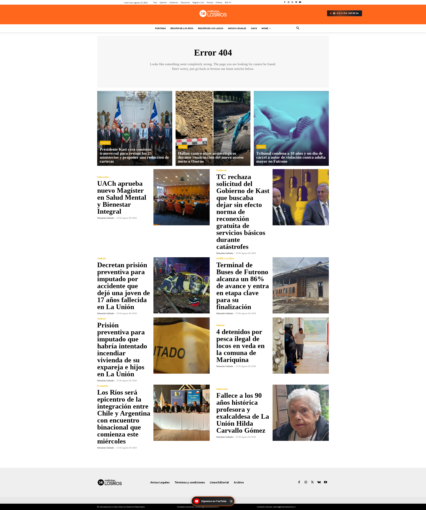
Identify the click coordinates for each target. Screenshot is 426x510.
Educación (102, 177)
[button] (298, 28)
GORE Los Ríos (225, 258)
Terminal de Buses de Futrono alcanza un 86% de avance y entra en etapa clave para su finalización (242, 286)
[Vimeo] (296, 2)
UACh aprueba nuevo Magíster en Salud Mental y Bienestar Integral (121, 197)
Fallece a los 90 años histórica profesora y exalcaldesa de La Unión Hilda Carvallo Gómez (242, 413)
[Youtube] (300, 2)
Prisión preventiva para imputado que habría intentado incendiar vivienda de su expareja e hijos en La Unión (122, 349)
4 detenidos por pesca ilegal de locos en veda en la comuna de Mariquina (240, 346)
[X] (292, 2)
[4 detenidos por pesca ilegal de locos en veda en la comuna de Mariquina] (301, 345)
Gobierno (105, 143)
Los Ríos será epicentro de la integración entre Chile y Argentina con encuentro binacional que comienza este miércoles (123, 416)
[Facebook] (285, 2)
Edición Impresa (348, 13)
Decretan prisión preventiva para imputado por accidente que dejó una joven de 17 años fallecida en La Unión (123, 286)
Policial (220, 325)
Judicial (261, 147)
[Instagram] (289, 2)
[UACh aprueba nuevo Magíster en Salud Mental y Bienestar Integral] (181, 197)
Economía (102, 386)
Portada (182, 147)
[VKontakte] (319, 482)
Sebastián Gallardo (105, 218)
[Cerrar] (231, 501)
